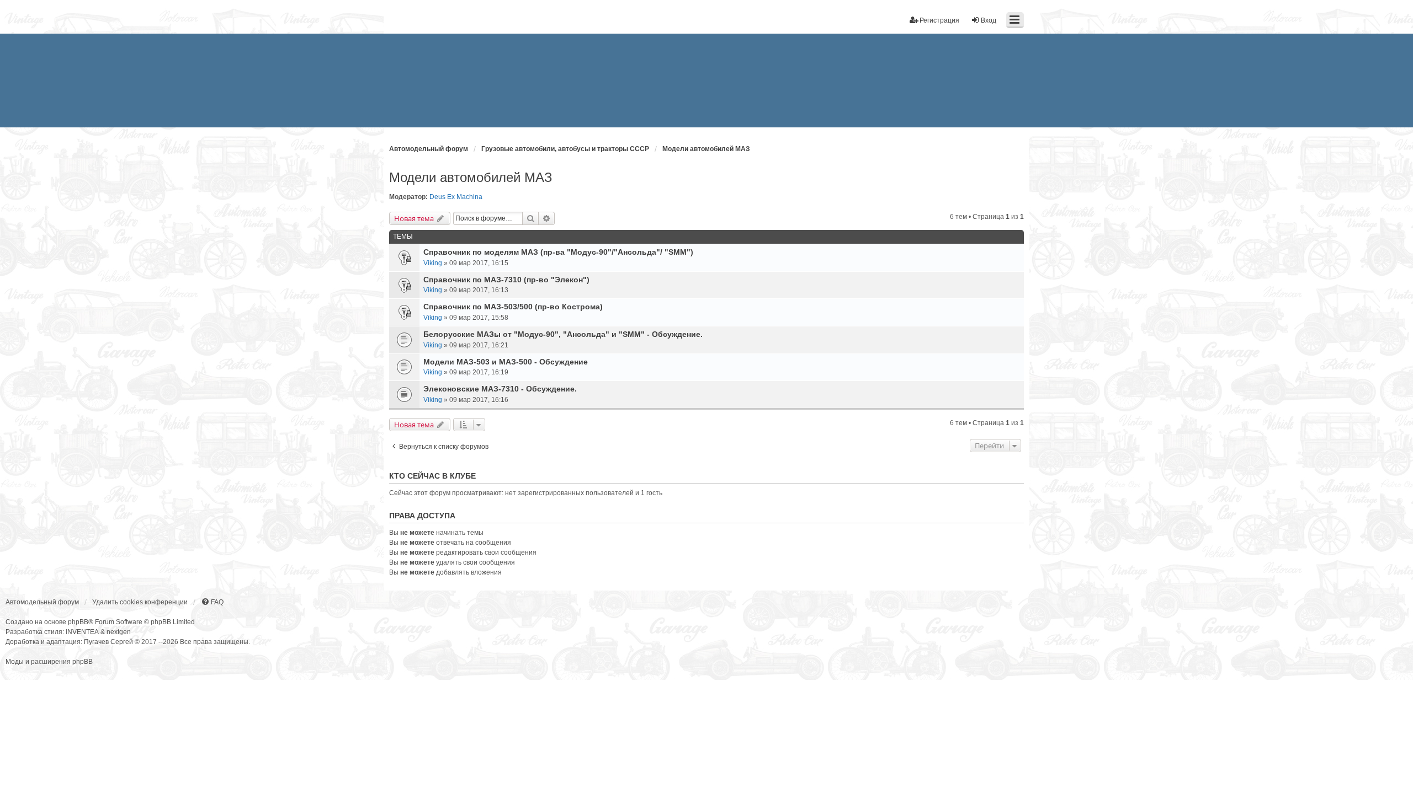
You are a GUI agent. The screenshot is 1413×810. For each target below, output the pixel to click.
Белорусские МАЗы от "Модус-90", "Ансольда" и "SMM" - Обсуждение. (563, 334)
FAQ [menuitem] (217, 602)
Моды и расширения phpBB (49, 662)
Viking (432, 263)
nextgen (119, 632)
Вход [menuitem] (988, 20)
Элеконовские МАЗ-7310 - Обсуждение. (500, 388)
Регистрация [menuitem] (939, 20)
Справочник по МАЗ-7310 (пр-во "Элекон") (506, 279)
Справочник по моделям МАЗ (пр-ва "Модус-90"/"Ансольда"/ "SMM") (558, 252)
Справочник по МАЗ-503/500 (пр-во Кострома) (513, 306)
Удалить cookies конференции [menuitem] (140, 602)
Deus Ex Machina (455, 197)
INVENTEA (82, 632)
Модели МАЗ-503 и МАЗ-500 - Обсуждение (505, 361)
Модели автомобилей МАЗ (471, 177)
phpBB (78, 622)
